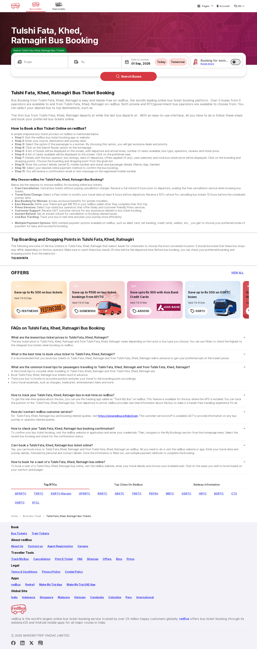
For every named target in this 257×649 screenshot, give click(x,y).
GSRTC (200, 311)
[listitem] (18, 286)
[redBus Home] (15, 6)
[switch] (235, 62)
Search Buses (131, 76)
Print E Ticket (64, 559)
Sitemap (92, 559)
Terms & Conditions (24, 571)
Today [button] (161, 61)
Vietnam (80, 597)
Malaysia (64, 597)
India (14, 597)
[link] (39, 300)
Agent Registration (60, 546)
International (145, 597)
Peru (128, 597)
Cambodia (97, 597)
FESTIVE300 (30, 311)
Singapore (46, 597)
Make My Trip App (50, 584)
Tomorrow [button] (178, 61)
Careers (83, 546)
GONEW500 (88, 311)
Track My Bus (20, 559)
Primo (131, 559)
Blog (119, 559)
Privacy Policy (51, 571)
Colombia (114, 597)
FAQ (79, 559)
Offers (107, 559)
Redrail (30, 584)
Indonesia (28, 597)
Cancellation (41, 559)
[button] (41, 62)
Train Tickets (40, 533)
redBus (16, 584)
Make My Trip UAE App (81, 584)
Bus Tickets (19, 533)
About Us (17, 546)
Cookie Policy (74, 571)
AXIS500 (143, 311)
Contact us (35, 546)
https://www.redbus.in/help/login (118, 415)
